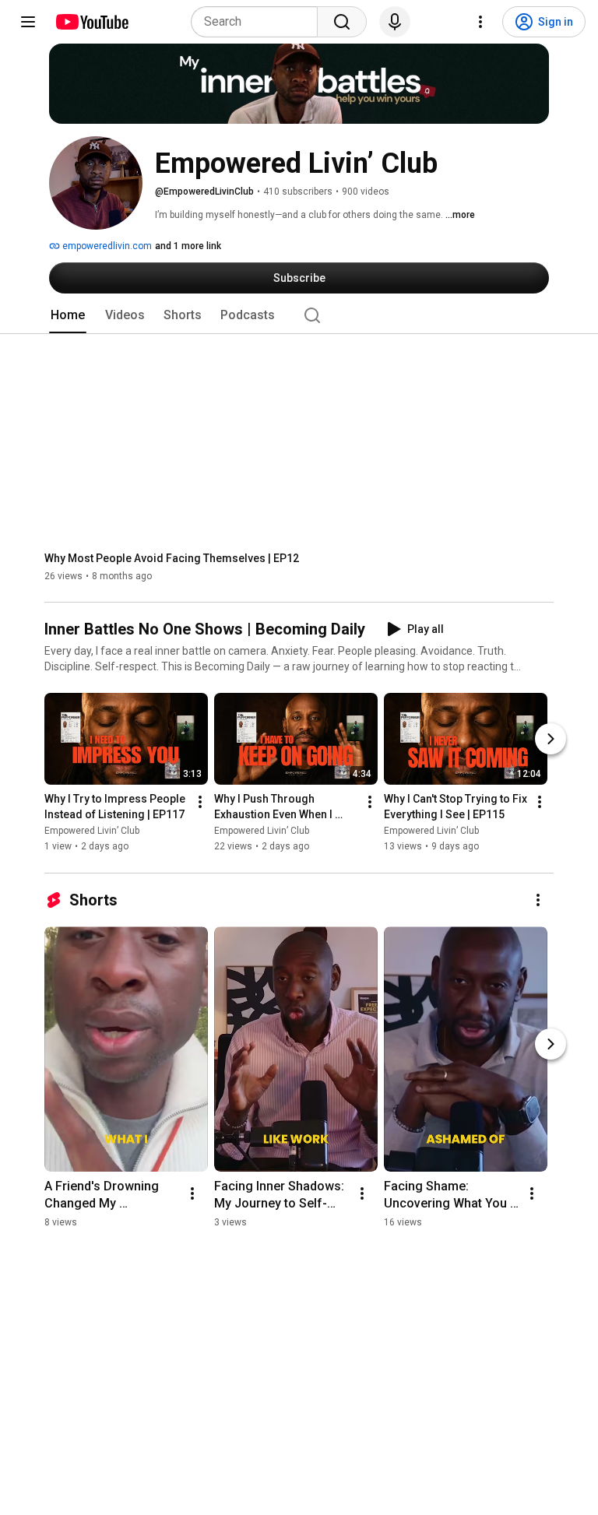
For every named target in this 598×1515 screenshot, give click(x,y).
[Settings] (480, 21)
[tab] (67, 315)
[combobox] (259, 21)
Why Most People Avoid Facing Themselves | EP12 (171, 558)
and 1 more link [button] (188, 246)
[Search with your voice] (394, 21)
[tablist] (299, 315)
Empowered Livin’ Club (91, 831)
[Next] (550, 739)
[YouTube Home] (91, 22)
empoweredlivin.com (106, 246)
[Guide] (28, 21)
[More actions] (200, 802)
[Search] (342, 21)
